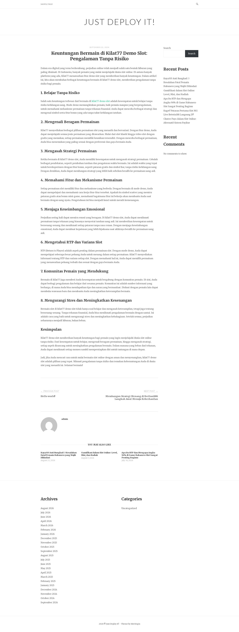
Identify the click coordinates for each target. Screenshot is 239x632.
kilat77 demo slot (101, 101)
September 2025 (49, 551)
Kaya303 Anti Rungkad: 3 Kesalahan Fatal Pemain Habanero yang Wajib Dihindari (180, 82)
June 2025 (46, 564)
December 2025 (49, 538)
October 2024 (47, 598)
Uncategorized (129, 508)
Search (167, 48)
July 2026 (45, 512)
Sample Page (47, 4)
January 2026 (47, 534)
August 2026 (47, 508)
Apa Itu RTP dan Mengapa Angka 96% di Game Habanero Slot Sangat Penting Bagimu (179, 102)
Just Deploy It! (119, 22)
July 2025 (45, 559)
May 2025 (46, 568)
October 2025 (47, 547)
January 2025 (47, 585)
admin (64, 419)
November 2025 (49, 542)
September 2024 (49, 602)
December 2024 (49, 589)
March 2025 (47, 577)
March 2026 (47, 525)
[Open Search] (197, 4)
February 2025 (48, 581)
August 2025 (47, 555)
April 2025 (46, 572)
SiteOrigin (135, 624)
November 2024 (49, 594)
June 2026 (46, 517)
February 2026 (48, 529)
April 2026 (46, 521)
